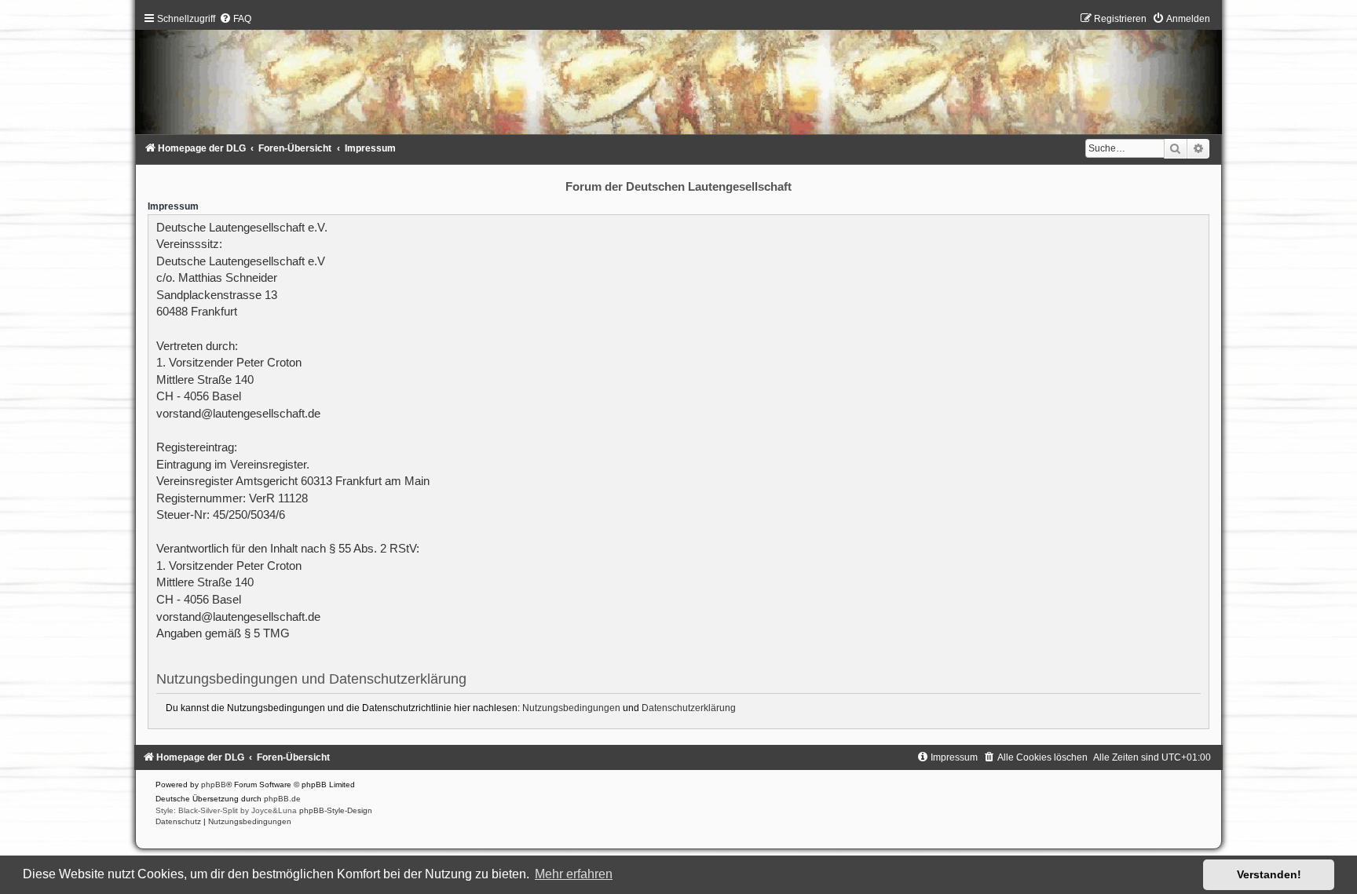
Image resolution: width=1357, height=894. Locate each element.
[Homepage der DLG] (678, 77)
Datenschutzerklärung (689, 707)
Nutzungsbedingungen (571, 707)
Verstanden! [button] (1269, 874)
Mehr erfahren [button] (574, 874)
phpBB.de (282, 798)
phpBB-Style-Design (335, 810)
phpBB (213, 784)
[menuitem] (235, 18)
